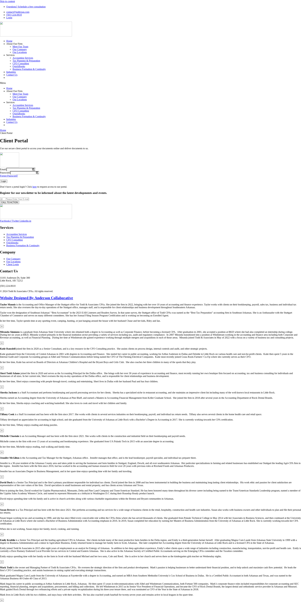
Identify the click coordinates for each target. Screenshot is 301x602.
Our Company (20, 49)
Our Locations (20, 52)
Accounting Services (23, 58)
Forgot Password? (9, 175)
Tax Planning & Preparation (26, 60)
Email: (3, 169)
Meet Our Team (20, 46)
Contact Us (11, 74)
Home (9, 41)
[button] (150, 83)
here (34, 186)
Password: (5, 172)
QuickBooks (19, 66)
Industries (11, 72)
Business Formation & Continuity (29, 69)
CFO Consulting (21, 63)
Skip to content (7, 1)
